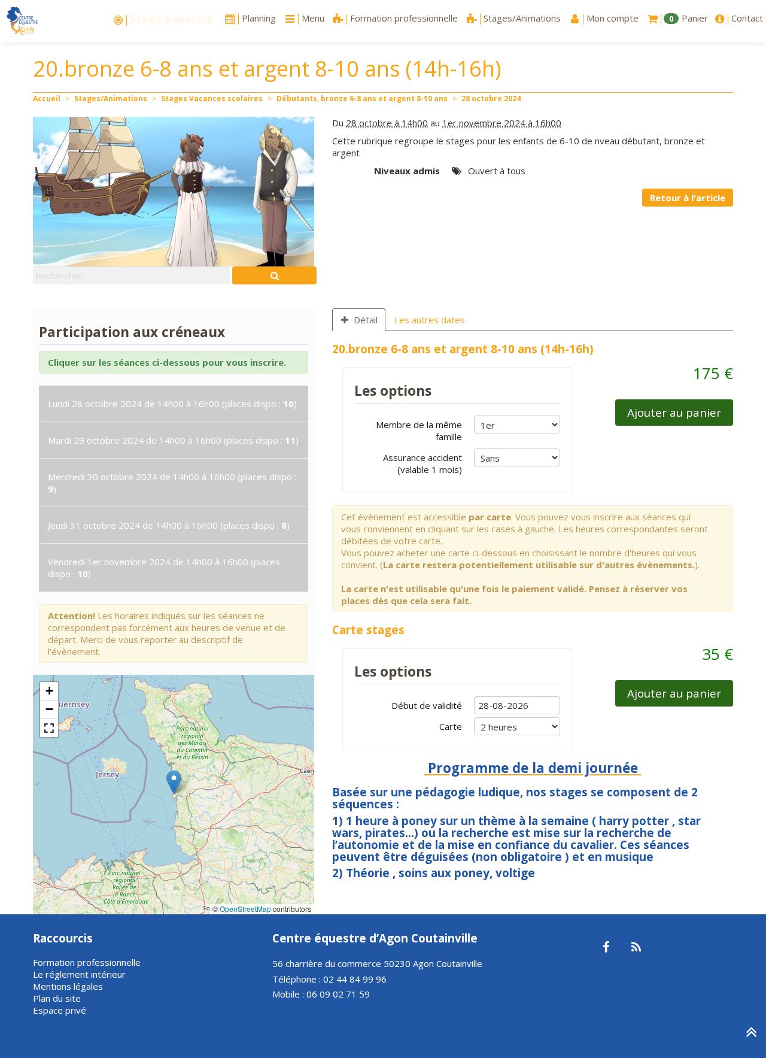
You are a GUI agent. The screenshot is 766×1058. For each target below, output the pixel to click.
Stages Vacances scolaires (212, 98)
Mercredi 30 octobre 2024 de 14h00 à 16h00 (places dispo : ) (172, 483)
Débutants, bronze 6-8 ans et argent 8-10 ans (362, 98)
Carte (450, 726)
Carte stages (368, 629)
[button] (173, 782)
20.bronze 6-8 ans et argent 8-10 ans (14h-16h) (463, 348)
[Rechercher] (274, 275)
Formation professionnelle (87, 962)
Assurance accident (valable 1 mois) (422, 463)
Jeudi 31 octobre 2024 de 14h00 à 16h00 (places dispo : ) (169, 525)
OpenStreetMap (245, 909)
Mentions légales (68, 986)
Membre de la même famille (419, 430)
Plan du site (57, 998)
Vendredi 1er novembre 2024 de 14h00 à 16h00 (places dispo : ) (164, 568)
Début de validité (426, 705)
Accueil (46, 98)
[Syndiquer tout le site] (636, 948)
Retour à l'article (687, 198)
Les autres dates (429, 320)
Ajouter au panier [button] (674, 412)
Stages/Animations (110, 98)
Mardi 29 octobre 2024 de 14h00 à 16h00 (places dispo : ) (173, 440)
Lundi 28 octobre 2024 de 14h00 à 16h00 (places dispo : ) (172, 404)
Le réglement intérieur (79, 974)
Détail (366, 320)
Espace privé (59, 1010)
